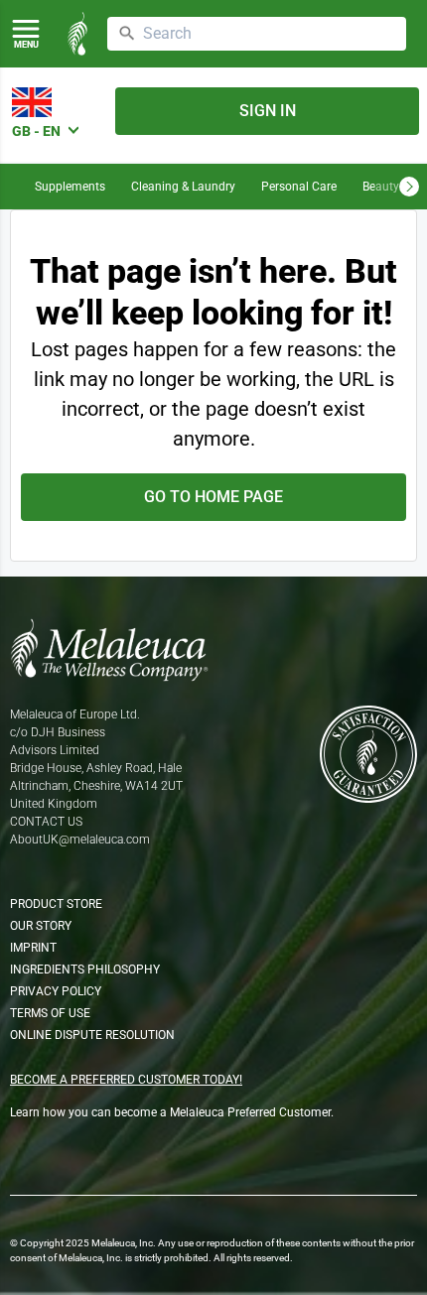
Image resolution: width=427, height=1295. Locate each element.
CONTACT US (46, 822)
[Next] (409, 186)
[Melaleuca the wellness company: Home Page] (77, 34)
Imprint (33, 948)
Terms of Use (50, 1013)
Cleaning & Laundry (183, 187)
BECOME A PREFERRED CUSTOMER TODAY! (126, 1080)
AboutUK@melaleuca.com (80, 839)
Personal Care (299, 187)
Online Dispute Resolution (92, 1035)
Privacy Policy (55, 991)
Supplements (70, 187)
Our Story (40, 926)
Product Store (56, 904)
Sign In (267, 110)
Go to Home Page (213, 496)
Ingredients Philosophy (85, 969)
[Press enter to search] (127, 34)
